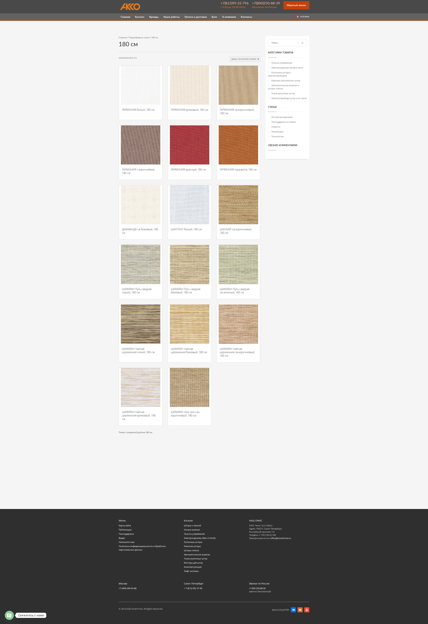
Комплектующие (193, 566)
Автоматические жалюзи (197, 554)
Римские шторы (192, 546)
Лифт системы (191, 571)
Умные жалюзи (192, 529)
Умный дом (277, 131)
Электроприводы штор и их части (289, 98)
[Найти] (302, 42)
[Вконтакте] (293, 609)
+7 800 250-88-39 (257, 588)
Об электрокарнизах (282, 117)
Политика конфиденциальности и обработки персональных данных (142, 548)
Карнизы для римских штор (285, 80)
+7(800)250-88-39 (266, 3)
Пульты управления (281, 62)
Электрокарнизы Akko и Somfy (200, 538)
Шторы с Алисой (192, 525)
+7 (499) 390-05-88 (127, 588)
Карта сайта (125, 525)
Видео (122, 538)
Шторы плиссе (191, 550)
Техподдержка (126, 533)
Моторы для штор (193, 562)
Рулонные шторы (193, 542)
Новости (275, 126)
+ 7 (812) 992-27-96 (193, 588)
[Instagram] (300, 609)
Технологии (277, 136)
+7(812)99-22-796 (235, 3)
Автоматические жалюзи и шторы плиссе (283, 87)
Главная (123, 37)
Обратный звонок (296, 5)
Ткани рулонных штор (283, 93)
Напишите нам (126, 542)
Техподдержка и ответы (283, 121)
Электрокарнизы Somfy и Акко (287, 67)
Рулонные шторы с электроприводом (279, 74)
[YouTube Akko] (306, 609)
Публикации (125, 529)
